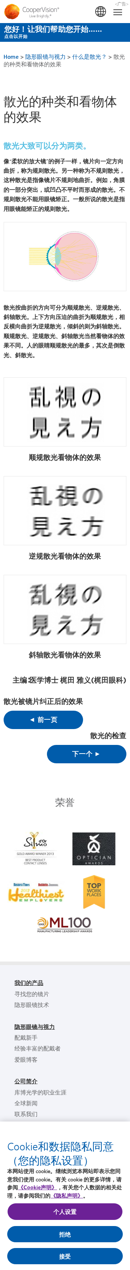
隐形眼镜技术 (31, 1004)
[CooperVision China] (65, 11)
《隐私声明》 (67, 1195)
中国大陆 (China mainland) (101, 12)
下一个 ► (86, 754)
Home (11, 56)
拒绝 (65, 1234)
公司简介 (26, 1080)
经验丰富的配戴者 (37, 1048)
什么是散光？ (89, 56)
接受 (65, 1256)
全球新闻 (26, 1102)
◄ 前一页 (43, 719)
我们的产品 (28, 982)
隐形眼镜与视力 (45, 56)
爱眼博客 (26, 1059)
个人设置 (65, 1211)
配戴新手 (26, 1037)
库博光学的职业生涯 (40, 1092)
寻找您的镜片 (31, 993)
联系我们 (26, 1113)
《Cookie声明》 (37, 1187)
